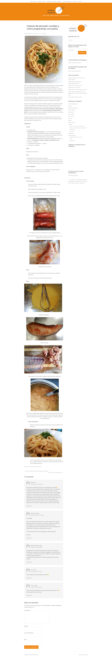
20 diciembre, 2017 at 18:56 (37, 515)
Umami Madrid (35, 654)
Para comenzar (71, 110)
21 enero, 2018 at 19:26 (36, 587)
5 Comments (43, 33)
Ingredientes (71, 133)
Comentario (27, 610)
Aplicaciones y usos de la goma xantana (77, 89)
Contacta (80, 1)
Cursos (70, 106)
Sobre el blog (33, 1)
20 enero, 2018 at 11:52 (36, 571)
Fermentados (72, 129)
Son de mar (71, 112)
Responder (29, 506)
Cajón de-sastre (72, 135)
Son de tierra (71, 114)
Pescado (39, 466)
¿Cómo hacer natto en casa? (75, 97)
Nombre (26, 626)
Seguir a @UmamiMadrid (74, 71)
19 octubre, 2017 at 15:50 (37, 484)
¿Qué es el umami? (41, 1)
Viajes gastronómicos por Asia (76, 137)
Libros (71, 138)
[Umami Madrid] (56, 16)
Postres (70, 118)
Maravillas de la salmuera (74, 87)
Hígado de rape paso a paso (74, 85)
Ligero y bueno (71, 122)
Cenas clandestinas (72, 104)
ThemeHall (85, 654)
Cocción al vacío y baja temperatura (77, 126)
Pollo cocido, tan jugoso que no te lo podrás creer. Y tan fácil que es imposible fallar (77, 93)
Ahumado (72, 131)
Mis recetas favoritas (33, 466)
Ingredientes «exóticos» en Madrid (54, 1)
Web (25, 639)
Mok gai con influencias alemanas (55, 472)
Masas (69, 120)
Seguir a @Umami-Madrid (74, 62)
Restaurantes (72, 140)
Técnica (70, 124)
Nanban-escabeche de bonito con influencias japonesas (36, 471)
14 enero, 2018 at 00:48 (36, 547)
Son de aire (71, 116)
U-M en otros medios (67, 1)
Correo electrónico (28, 633)
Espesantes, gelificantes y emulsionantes (78, 128)
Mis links (74, 1)
